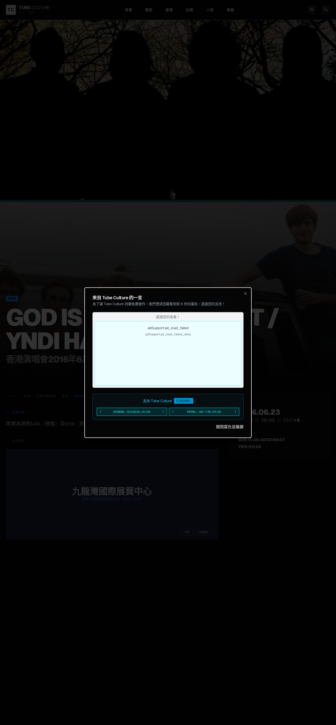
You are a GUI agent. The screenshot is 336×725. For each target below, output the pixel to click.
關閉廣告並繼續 (230, 426)
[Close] (245, 293)
